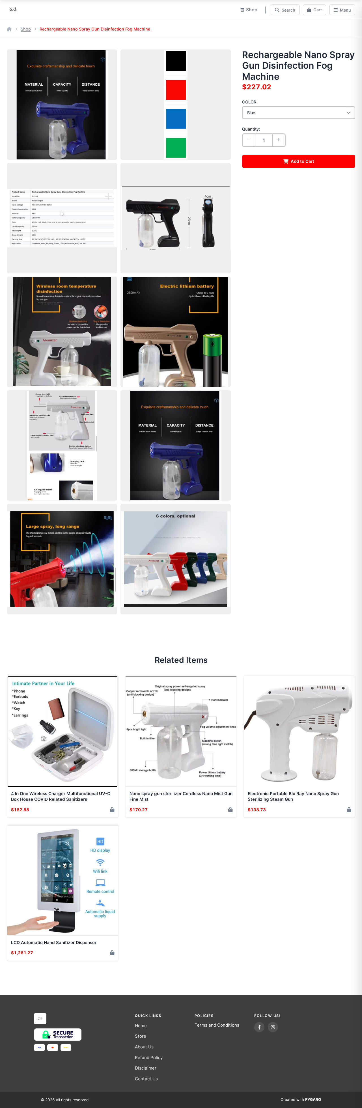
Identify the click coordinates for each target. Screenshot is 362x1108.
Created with (301, 1099)
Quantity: (251, 129)
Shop (26, 29)
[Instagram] (273, 1027)
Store (140, 1036)
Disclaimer (145, 1068)
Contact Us (146, 1078)
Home (141, 1025)
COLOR (249, 101)
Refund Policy (149, 1057)
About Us (144, 1046)
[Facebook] (259, 1027)
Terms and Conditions (217, 1025)
